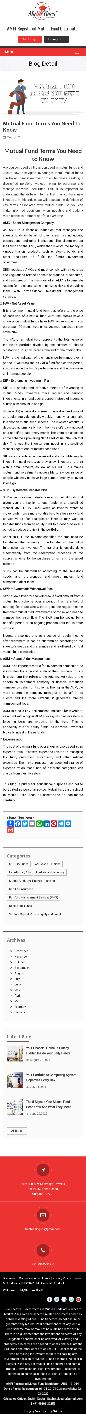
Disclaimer (10, 1278)
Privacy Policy (62, 1278)
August (19, 973)
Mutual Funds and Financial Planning (32, 880)
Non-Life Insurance (21, 889)
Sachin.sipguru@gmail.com (43, 1229)
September (21, 967)
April (17, 995)
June (17, 984)
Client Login (29, 39)
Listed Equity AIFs (20, 872)
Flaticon (57, 1411)
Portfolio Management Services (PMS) (33, 897)
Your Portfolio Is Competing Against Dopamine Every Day (51, 1077)
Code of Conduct (52, 1283)
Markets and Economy (50, 872)
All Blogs (17, 1131)
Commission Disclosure (34, 1278)
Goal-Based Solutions (46, 864)
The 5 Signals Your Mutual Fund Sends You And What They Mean (48, 1104)
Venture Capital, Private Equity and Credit (35, 914)
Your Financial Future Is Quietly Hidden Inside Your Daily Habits (48, 1050)
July (17, 978)
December (21, 951)
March (18, 1001)
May (17, 990)
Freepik (39, 1411)
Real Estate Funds (20, 905)
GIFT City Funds (18, 864)
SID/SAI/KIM (30, 1283)
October (19, 962)
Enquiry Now (56, 39)
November (21, 956)
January (19, 1012)
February (20, 1006)
